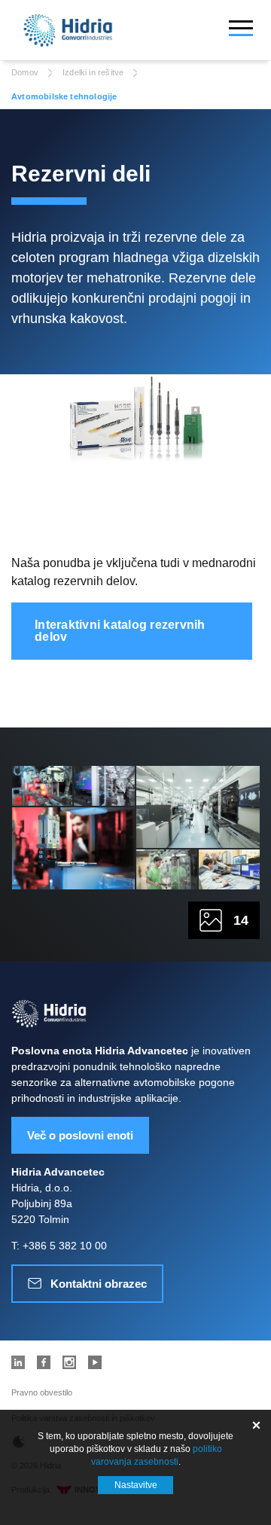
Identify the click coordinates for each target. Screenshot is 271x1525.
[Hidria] (68, 30)
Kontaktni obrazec (98, 1283)
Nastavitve (135, 1485)
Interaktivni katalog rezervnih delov (120, 630)
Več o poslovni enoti (80, 1135)
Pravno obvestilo (41, 1392)
